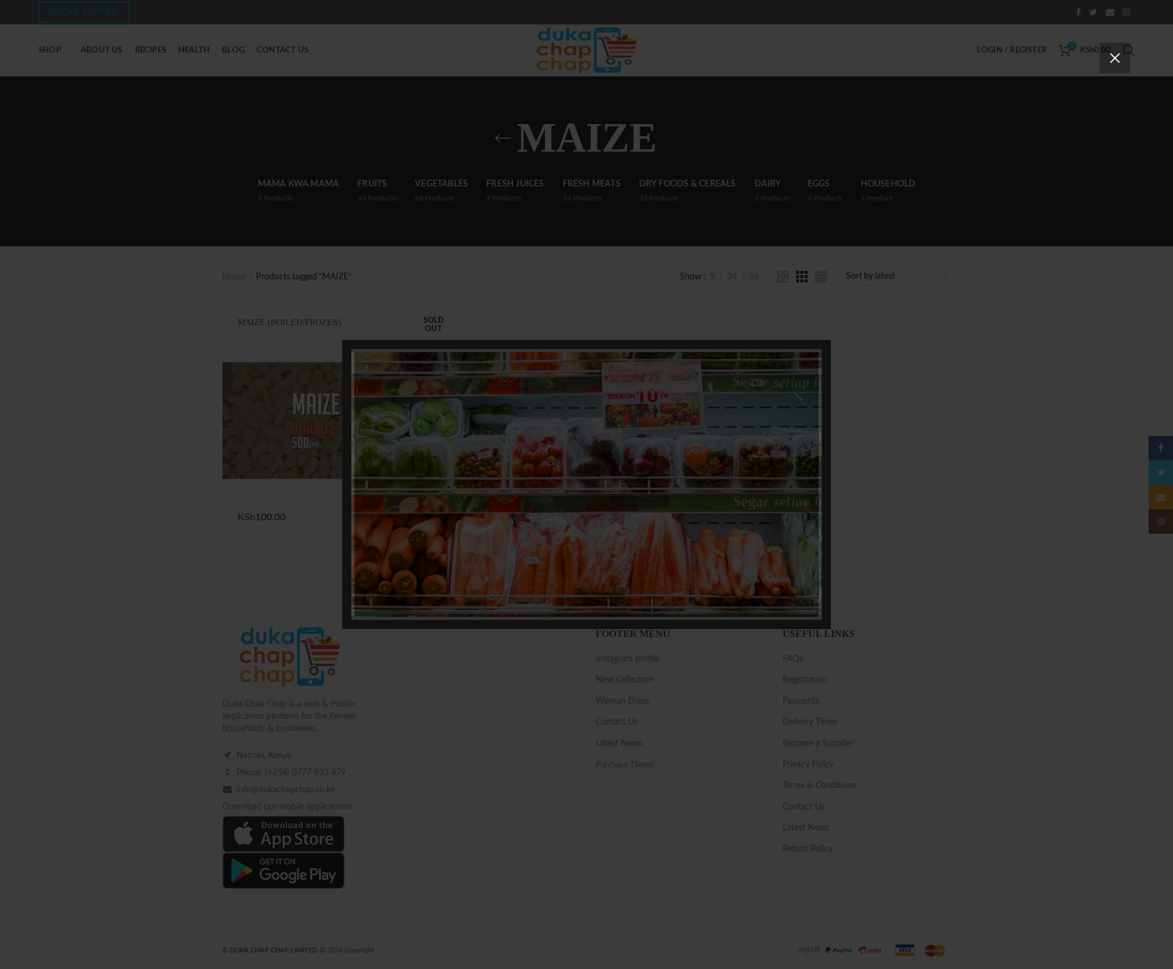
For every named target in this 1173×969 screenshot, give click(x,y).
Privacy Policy (656, 566)
